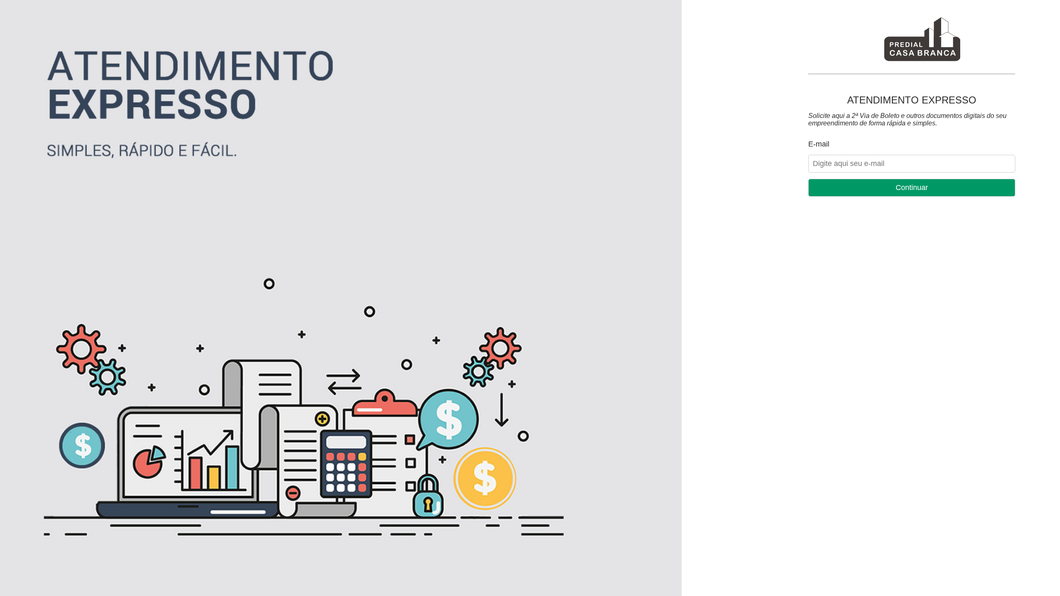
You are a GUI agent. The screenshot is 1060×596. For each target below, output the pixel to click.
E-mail (818, 144)
